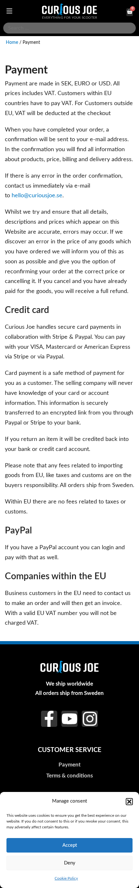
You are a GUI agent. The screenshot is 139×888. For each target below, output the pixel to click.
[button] (129, 801)
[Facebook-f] (49, 719)
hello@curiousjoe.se (37, 195)
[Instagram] (90, 719)
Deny (69, 863)
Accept (69, 845)
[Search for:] (69, 28)
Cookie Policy (66, 878)
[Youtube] (69, 719)
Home (12, 42)
